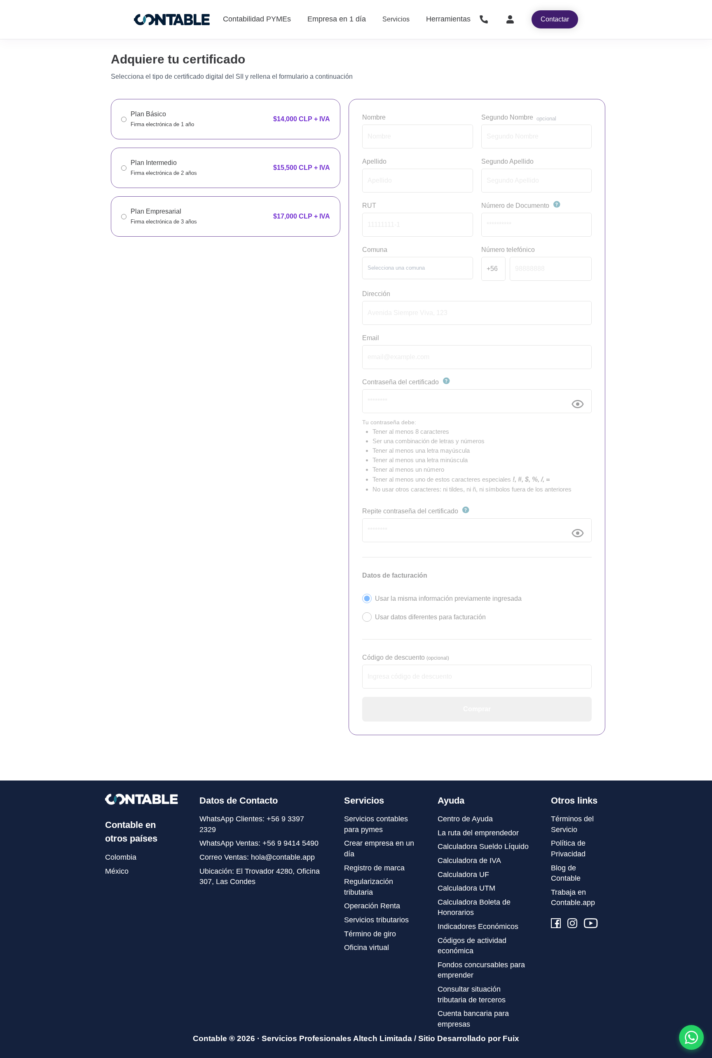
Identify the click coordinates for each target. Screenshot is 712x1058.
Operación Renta (372, 906)
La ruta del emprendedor (478, 833)
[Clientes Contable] (510, 19)
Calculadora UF (463, 874)
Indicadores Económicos (478, 926)
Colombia (120, 857)
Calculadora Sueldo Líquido (483, 846)
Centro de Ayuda (465, 819)
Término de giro (370, 934)
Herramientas (448, 19)
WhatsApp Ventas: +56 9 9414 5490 (259, 843)
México (117, 871)
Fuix (511, 1038)
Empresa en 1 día (336, 19)
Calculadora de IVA (469, 860)
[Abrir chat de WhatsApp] (691, 1037)
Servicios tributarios (376, 920)
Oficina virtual (366, 947)
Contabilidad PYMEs (257, 19)
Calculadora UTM (466, 888)
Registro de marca (374, 868)
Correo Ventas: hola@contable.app (257, 857)
